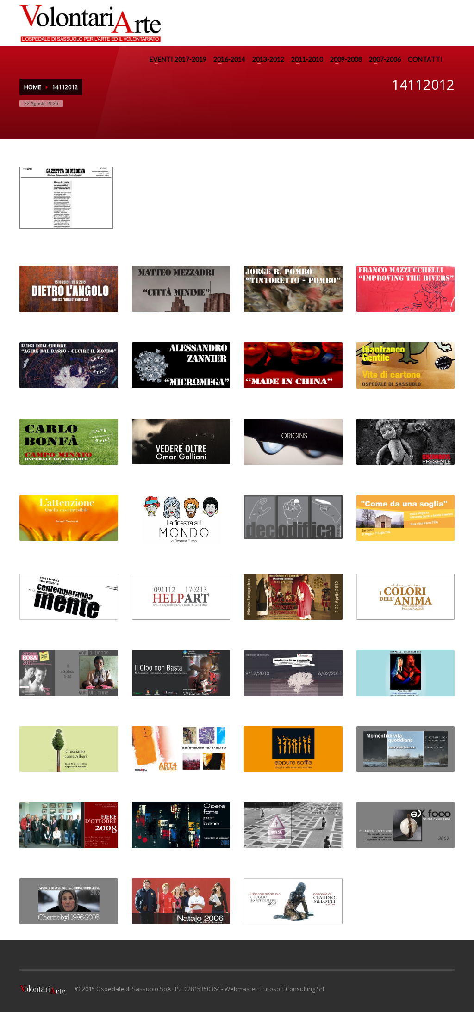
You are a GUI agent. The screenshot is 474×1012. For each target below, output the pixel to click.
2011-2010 (307, 59)
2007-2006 (385, 59)
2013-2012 (268, 59)
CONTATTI (425, 59)
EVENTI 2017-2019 (178, 59)
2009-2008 (346, 59)
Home (32, 87)
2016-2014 (229, 59)
